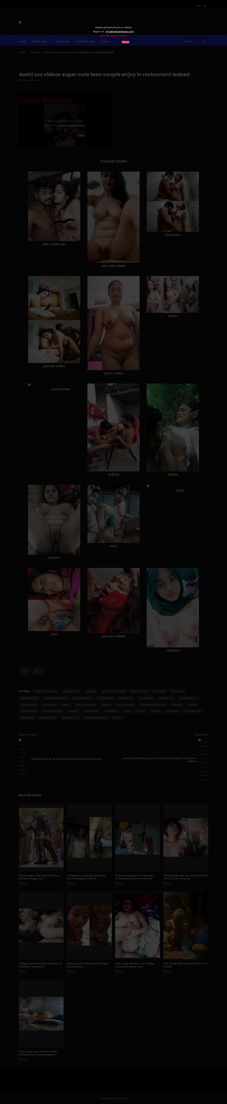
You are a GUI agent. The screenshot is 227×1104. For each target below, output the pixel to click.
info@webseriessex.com (120, 31)
